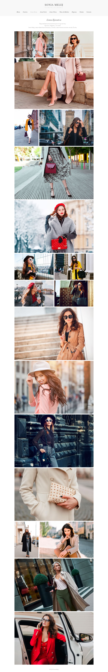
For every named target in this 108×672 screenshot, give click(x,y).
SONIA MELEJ (54, 4)
